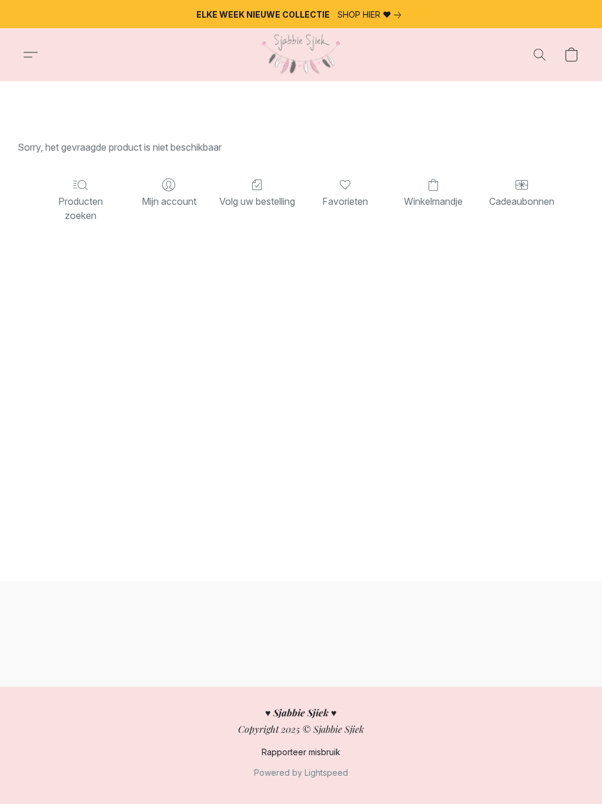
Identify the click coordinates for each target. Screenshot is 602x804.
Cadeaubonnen (521, 201)
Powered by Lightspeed (301, 773)
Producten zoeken (80, 208)
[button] (300, 54)
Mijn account (169, 201)
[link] (371, 15)
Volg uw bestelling (257, 201)
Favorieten (345, 201)
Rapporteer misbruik (301, 752)
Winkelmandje (433, 201)
